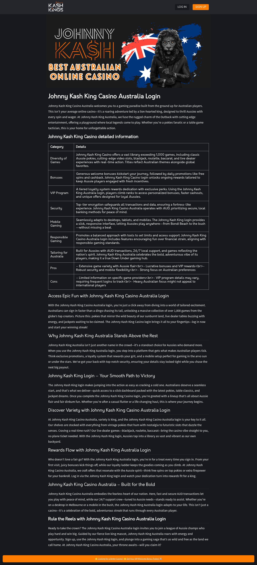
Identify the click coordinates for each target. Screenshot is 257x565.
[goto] (128, 51)
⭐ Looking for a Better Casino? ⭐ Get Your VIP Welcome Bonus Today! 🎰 (128, 558)
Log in (182, 7)
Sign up (200, 7)
